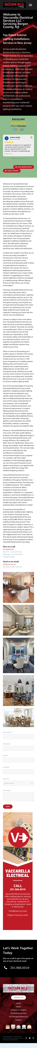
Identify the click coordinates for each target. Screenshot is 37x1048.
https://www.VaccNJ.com (15, 1038)
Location (6, 767)
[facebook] (26, 1038)
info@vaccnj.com (9, 564)
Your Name (7, 732)
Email (5, 755)
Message (7, 790)
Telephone (7, 744)
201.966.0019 (8, 549)
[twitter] (29, 1038)
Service (6, 779)
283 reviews (22, 126)
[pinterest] (33, 1038)
